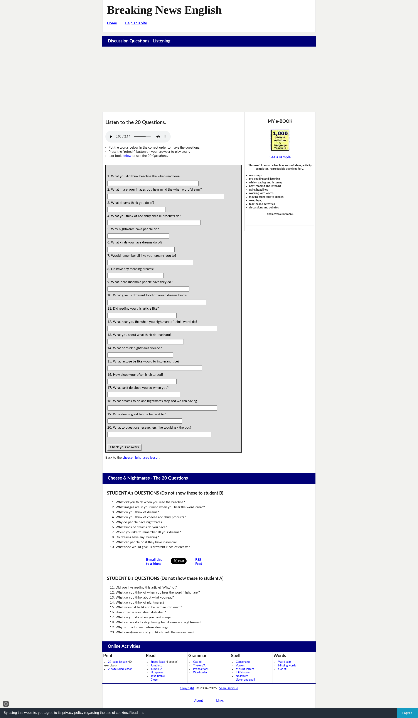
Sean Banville (228, 688)
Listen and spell (245, 679)
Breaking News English (164, 9)
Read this (136, 713)
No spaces (157, 672)
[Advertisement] (209, 79)
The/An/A (199, 665)
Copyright (187, 688)
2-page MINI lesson (120, 669)
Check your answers (124, 447)
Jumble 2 (156, 669)
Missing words (287, 665)
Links (220, 700)
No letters (242, 676)
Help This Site (136, 23)
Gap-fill (197, 662)
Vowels (240, 665)
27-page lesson (117, 662)
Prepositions (201, 669)
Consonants (243, 662)
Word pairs (285, 662)
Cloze (154, 679)
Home (112, 23)
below (127, 156)
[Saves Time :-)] (280, 140)
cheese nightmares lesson (141, 457)
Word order (200, 672)
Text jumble (158, 676)
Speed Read (158, 662)
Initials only (243, 672)
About (198, 700)
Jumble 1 (156, 665)
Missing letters (245, 669)
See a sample (280, 157)
